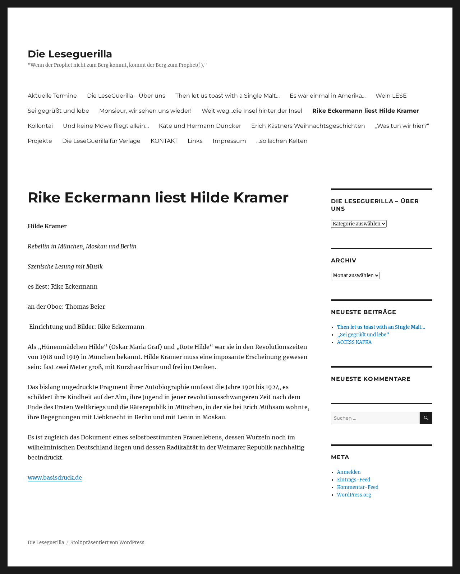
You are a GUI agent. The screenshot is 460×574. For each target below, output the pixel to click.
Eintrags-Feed (353, 480)
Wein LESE (391, 95)
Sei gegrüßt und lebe (58, 110)
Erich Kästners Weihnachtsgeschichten (308, 125)
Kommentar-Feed (357, 487)
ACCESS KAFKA (354, 342)
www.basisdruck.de (55, 477)
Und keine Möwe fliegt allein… (106, 125)
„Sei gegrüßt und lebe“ (363, 335)
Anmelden (349, 472)
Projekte (40, 140)
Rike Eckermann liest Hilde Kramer (365, 110)
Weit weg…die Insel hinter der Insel (252, 110)
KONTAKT (164, 140)
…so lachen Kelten (282, 140)
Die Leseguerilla (70, 54)
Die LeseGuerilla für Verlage (101, 140)
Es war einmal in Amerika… (327, 95)
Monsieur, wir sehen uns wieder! (145, 110)
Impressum (229, 140)
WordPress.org (354, 495)
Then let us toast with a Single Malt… (227, 95)
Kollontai (40, 125)
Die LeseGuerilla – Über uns (126, 95)
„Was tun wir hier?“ (402, 125)
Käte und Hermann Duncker (200, 125)
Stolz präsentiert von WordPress (107, 543)
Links (195, 140)
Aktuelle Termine (52, 95)
